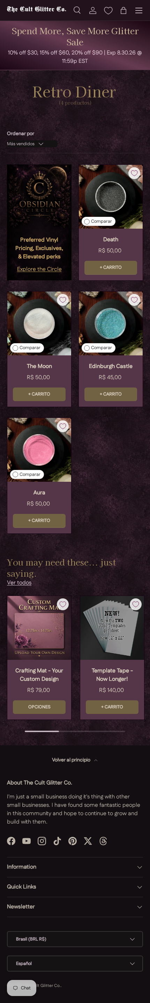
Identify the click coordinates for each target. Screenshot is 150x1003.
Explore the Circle (39, 269)
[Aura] (39, 450)
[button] (123, 10)
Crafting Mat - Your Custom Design (39, 675)
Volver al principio (71, 760)
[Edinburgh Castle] (111, 323)
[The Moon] (39, 323)
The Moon (39, 366)
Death (110, 240)
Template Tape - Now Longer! (112, 675)
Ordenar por (20, 133)
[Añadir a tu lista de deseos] (134, 173)
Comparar (101, 221)
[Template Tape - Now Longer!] (112, 628)
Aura (39, 493)
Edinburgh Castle (111, 366)
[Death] (111, 197)
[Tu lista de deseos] (108, 10)
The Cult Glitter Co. (42, 986)
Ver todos (19, 583)
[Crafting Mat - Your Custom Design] (39, 628)
